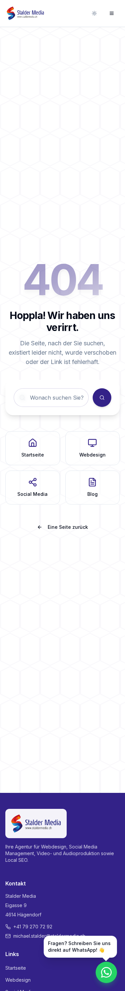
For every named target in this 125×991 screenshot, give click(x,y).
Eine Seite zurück (68, 527)
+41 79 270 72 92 (32, 926)
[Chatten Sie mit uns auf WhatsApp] (106, 972)
